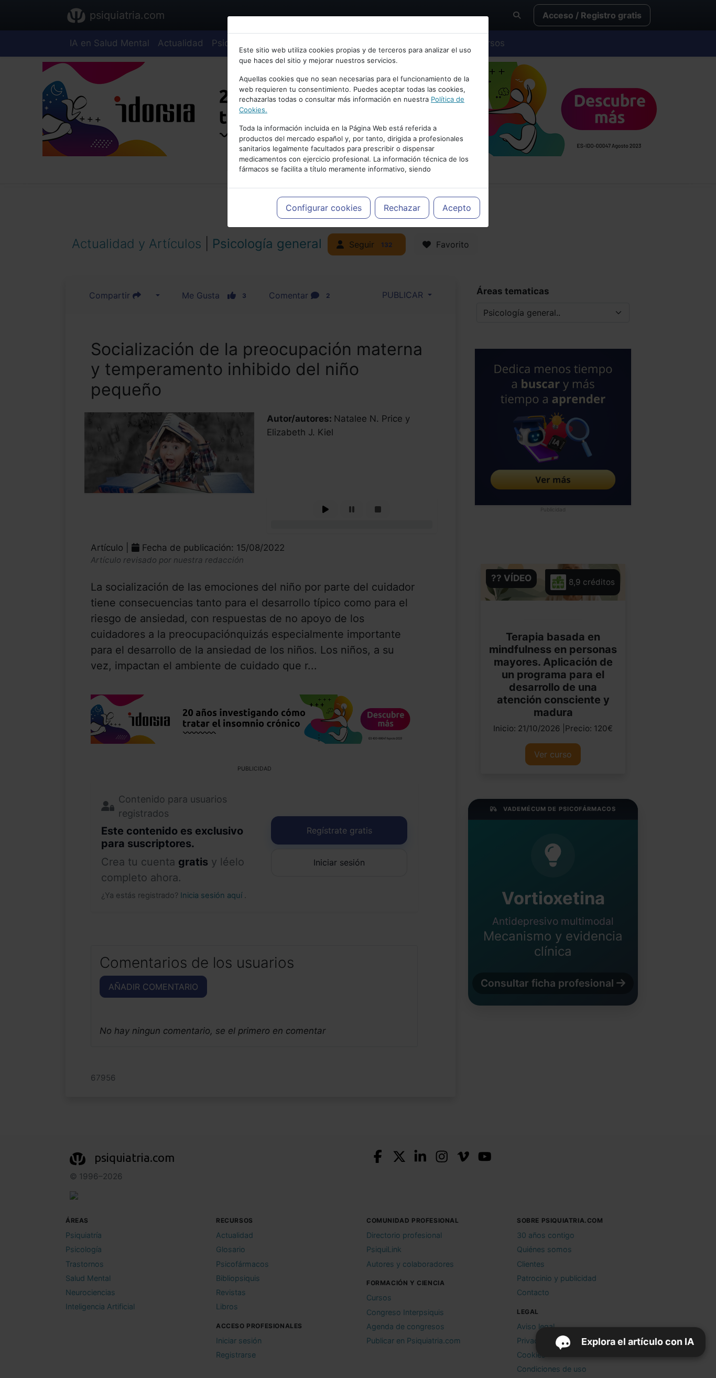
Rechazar (402, 207)
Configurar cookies (324, 207)
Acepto (456, 207)
